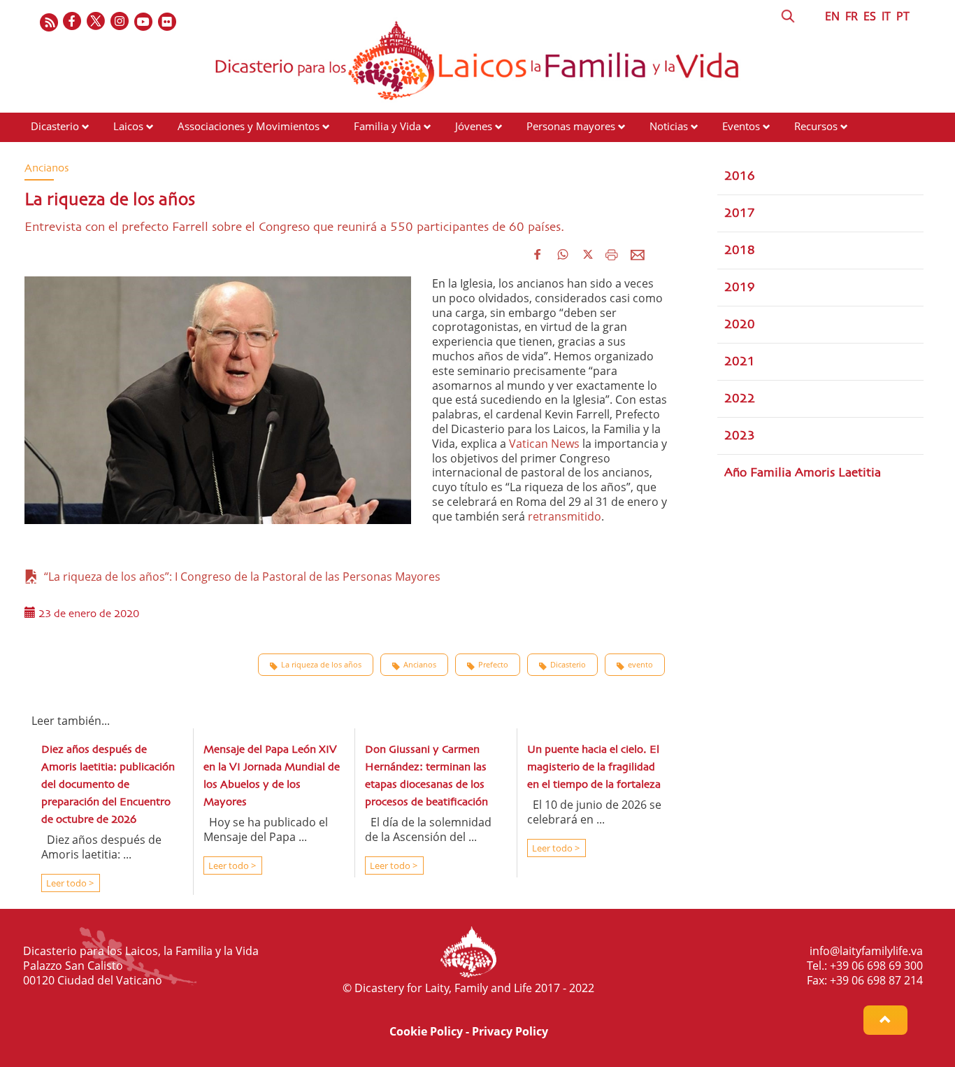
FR (851, 16)
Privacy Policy (510, 1031)
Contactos (54, 153)
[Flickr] (168, 22)
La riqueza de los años (321, 664)
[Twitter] (96, 22)
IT (886, 16)
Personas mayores (570, 126)
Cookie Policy (426, 1031)
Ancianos (419, 664)
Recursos (816, 126)
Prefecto (493, 664)
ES (869, 16)
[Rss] (49, 22)
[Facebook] (72, 22)
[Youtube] (144, 22)
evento (640, 664)
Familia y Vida (387, 126)
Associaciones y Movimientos (248, 126)
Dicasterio (55, 126)
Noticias (668, 126)
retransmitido (564, 516)
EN (832, 16)
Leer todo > (69, 883)
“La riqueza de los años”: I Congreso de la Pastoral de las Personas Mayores (239, 576)
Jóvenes (473, 126)
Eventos (741, 126)
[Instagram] (120, 22)
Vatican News (544, 443)
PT (903, 16)
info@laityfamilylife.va (866, 951)
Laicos (128, 126)
